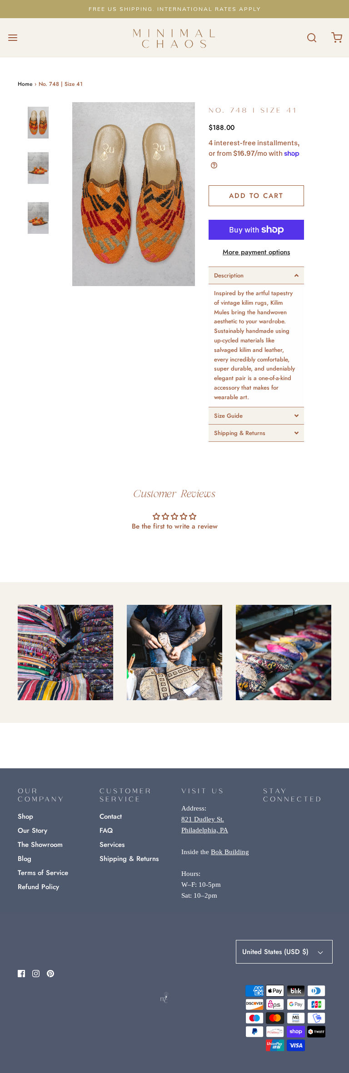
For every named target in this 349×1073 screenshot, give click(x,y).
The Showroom (40, 845)
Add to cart (256, 196)
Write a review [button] (174, 551)
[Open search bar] (311, 37)
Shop (25, 816)
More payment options (256, 252)
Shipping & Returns (129, 859)
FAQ (106, 831)
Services (112, 845)
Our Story (32, 831)
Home (25, 84)
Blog (24, 859)
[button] (38, 130)
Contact (111, 816)
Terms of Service (43, 873)
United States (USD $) (276, 952)
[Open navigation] (12, 37)
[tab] (256, 275)
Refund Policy (38, 887)
